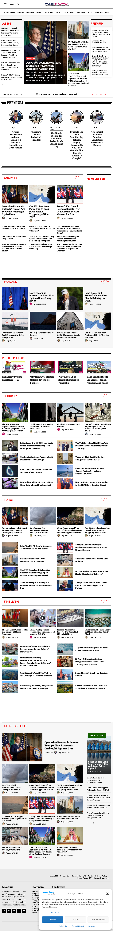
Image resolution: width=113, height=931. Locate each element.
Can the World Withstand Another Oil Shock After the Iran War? (97, 335)
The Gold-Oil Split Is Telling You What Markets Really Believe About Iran (36, 585)
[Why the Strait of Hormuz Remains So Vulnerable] (70, 367)
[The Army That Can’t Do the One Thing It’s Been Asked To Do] (65, 458)
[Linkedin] (101, 94)
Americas (31, 58)
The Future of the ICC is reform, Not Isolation (91, 560)
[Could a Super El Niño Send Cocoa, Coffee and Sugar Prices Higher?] (99, 755)
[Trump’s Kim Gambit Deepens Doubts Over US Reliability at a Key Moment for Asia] (70, 194)
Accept (53, 919)
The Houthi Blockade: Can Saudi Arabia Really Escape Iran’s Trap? (101, 49)
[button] (107, 893)
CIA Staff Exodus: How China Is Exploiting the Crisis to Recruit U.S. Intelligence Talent (98, 427)
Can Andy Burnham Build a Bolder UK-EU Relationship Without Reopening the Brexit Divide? (69, 229)
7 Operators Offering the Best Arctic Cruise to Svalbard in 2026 (91, 649)
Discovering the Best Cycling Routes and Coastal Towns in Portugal (36, 687)
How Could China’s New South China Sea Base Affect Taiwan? (36, 471)
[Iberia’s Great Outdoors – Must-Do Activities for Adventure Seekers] (65, 687)
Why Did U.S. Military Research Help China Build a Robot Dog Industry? (36, 483)
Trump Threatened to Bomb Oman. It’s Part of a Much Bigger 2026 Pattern (101, 33)
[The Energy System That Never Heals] (14, 367)
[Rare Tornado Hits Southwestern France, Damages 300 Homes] (43, 516)
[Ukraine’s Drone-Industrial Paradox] (36, 117)
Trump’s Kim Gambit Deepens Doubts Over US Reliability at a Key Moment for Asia (68, 210)
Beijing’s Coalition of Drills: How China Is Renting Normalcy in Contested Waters (89, 471)
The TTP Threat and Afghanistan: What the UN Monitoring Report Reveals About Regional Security (78, 81)
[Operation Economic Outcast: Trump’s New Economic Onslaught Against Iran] (45, 52)
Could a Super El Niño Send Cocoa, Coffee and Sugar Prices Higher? (99, 765)
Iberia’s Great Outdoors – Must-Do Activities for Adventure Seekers (91, 687)
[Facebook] (93, 94)
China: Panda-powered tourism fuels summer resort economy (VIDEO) (42, 632)
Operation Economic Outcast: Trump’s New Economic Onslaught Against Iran (10, 31)
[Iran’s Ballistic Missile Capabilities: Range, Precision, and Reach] (99, 367)
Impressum (91, 926)
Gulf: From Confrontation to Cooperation (14, 237)
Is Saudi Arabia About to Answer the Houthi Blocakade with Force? (42, 228)
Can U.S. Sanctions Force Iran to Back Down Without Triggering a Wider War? (11, 66)
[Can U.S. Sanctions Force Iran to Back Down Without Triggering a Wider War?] (42, 194)
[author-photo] (4, 218)
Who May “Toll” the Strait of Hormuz (41, 334)
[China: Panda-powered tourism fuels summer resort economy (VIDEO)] (43, 618)
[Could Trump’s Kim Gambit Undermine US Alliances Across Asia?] (43, 412)
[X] (105, 94)
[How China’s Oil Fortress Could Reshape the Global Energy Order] (15, 321)
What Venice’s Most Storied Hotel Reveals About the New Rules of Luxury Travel (35, 649)
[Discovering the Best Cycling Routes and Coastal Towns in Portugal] (10, 687)
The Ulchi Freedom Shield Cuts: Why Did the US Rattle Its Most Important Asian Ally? (91, 446)
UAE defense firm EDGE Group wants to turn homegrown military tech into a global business (36, 446)
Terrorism (73, 74)
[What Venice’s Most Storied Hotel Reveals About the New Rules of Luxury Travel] (10, 649)
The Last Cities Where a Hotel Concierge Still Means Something (15, 632)
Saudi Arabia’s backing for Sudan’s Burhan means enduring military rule (68, 238)
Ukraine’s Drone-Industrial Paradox (99, 42)
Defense (36, 128)
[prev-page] (3, 85)
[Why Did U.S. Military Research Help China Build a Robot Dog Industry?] (10, 483)
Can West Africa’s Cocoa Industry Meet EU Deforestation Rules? (96, 780)
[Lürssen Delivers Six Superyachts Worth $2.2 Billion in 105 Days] (70, 618)
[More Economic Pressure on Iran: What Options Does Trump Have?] (15, 298)
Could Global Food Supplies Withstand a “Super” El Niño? (98, 789)
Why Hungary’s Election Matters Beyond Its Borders (42, 379)
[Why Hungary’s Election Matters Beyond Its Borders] (42, 367)
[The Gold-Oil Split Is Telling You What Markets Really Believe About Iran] (10, 585)
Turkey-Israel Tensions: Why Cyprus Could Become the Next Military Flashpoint (41, 238)
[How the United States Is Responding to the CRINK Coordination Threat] (65, 483)
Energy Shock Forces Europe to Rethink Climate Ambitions (99, 806)
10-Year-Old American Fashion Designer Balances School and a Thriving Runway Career (89, 662)
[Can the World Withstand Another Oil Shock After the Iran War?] (98, 321)
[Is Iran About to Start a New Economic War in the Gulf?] (78, 30)
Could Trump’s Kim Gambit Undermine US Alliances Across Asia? (41, 426)
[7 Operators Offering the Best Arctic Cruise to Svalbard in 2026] (65, 649)
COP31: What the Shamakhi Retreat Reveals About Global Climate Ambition (98, 797)
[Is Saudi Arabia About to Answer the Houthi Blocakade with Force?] (65, 572)
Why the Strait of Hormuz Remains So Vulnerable (68, 379)
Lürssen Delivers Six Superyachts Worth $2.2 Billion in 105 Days (67, 632)
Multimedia (7, 372)
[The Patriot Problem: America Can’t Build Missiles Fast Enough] (97, 117)
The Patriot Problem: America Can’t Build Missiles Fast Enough (100, 72)
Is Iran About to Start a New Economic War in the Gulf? (78, 46)
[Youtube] (109, 94)
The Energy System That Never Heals (12, 378)
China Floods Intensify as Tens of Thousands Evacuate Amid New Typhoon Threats (11, 53)
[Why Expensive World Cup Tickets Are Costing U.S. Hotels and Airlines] (10, 674)
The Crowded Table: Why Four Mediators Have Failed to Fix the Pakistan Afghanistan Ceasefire (70, 247)
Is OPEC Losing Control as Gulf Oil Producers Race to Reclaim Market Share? (68, 335)
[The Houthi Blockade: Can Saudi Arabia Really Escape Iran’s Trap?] (56, 117)
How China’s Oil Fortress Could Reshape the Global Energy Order (13, 335)
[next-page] (7, 85)
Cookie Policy (63, 926)
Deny (75, 919)
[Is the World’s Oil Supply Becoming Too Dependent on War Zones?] (10, 547)
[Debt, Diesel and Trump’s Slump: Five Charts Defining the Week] (70, 298)
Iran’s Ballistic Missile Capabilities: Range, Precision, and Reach (97, 379)
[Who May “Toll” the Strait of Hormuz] (43, 321)
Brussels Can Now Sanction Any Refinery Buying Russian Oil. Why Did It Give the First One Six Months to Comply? (100, 61)
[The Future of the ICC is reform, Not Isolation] (65, 560)
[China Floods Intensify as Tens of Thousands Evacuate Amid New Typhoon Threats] (70, 516)
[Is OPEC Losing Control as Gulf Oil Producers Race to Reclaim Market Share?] (70, 321)
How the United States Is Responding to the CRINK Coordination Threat (91, 483)
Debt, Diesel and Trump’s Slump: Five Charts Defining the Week (96, 296)
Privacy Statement (78, 926)
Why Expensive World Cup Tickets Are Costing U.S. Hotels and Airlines (36, 674)
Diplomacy (16, 128)
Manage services (54, 912)
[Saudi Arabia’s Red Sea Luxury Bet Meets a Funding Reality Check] (98, 618)
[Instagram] (97, 94)
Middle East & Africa (78, 42)
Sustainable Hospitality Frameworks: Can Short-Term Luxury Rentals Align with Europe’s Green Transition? (36, 661)
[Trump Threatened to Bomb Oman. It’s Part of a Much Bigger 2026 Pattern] (16, 117)
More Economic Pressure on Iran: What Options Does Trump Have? (41, 296)
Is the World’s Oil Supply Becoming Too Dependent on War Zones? (11, 77)
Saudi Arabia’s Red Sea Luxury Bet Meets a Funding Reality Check (98, 632)
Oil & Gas (77, 128)
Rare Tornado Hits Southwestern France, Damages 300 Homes (10, 42)
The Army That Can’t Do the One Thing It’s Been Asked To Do (89, 458)
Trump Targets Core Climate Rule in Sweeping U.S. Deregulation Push (98, 815)
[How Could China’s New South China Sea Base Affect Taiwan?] (10, 471)
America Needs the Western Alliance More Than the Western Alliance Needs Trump (14, 247)
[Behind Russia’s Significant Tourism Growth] (65, 674)
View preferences (98, 919)
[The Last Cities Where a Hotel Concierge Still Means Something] (15, 618)
